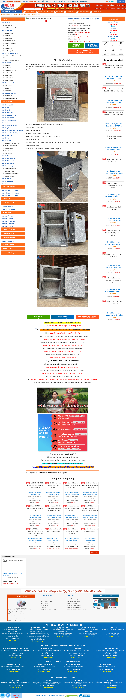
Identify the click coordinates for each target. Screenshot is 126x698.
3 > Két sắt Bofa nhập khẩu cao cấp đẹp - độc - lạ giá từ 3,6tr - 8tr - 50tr (62, 342)
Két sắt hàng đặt (7, 135)
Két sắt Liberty (7, 65)
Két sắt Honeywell (8, 51)
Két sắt (5, 19)
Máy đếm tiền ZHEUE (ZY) (9, 221)
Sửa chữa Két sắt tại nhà (9, 253)
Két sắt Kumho (7, 88)
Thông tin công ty (47, 595)
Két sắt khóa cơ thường (9, 156)
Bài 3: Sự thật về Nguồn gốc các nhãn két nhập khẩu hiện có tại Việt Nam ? (62, 370)
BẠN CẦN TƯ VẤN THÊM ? (84, 51)
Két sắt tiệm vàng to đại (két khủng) (12, 130)
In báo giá (92, 45)
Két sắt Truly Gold (8, 78)
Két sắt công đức (8, 150)
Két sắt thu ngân (7, 153)
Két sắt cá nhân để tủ (8, 117)
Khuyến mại (62, 1)
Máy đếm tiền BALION (8, 218)
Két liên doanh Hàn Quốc (9, 83)
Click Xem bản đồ (13, 640)
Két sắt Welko (7, 90)
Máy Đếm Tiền (7, 212)
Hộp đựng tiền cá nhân (9, 229)
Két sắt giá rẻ (70, 11)
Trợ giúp (71, 595)
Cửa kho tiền (6, 198)
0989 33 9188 (32, 1)
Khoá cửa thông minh (9, 186)
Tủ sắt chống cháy (7, 206)
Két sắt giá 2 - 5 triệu (8, 171)
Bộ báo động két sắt (8, 244)
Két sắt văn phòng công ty (9, 125)
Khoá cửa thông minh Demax (10, 190)
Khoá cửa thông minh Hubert (10, 195)
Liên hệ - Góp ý (44, 603)
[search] (41, 9)
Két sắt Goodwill (7, 73)
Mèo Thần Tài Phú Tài (8, 241)
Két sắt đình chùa (8, 148)
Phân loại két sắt (7, 101)
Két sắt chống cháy (83, 11)
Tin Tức (55, 1)
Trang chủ (41, 1)
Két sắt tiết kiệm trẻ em (9, 120)
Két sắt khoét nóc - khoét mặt (11, 143)
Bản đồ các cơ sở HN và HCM (48, 609)
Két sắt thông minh (7, 105)
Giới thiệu (48, 1)
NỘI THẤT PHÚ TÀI (21, 596)
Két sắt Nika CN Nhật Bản (10, 70)
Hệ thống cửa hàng (72, 1)
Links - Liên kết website (47, 601)
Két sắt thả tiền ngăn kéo (10, 145)
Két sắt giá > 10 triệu (8, 176)
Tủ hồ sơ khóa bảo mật (8, 209)
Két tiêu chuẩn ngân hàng (9, 93)
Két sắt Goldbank (7, 95)
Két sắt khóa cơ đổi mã (8, 158)
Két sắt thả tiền (6, 140)
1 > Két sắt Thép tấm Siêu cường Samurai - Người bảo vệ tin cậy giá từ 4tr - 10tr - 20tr (62, 336)
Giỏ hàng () (112, 1)
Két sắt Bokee (7, 67)
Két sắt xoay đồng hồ (8, 183)
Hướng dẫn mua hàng (72, 599)
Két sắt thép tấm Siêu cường (10, 53)
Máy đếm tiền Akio (7, 216)
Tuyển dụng (83, 1)
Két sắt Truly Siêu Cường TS (11, 60)
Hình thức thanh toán (46, 599)
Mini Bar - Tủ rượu (8, 248)
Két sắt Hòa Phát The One (45, 11)
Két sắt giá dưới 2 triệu (9, 168)
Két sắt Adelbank (7, 85)
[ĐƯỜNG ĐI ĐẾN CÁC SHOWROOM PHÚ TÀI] (37, 329)
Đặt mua (76, 45)
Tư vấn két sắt (44, 605)
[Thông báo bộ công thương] (84, 696)
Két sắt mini (59, 11)
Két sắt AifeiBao (7, 38)
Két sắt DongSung (8, 80)
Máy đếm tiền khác (7, 226)
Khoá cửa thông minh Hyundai (10, 193)
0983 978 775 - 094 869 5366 (13, 1)
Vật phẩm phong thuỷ (9, 237)
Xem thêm (95, 552)
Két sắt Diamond (7, 48)
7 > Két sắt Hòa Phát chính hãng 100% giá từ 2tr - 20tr (62, 354)
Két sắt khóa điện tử (8, 161)
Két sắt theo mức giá (8, 166)
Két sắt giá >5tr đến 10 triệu (11, 173)
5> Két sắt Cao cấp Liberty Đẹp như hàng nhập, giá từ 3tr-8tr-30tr (62, 348)
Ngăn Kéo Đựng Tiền (8, 233)
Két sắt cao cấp (6, 62)
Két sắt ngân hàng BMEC (10, 98)
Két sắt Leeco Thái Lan (9, 46)
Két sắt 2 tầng (6, 138)
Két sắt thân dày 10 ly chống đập (11, 133)
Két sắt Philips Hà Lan (9, 40)
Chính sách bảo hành (72, 603)
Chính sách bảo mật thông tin (74, 607)
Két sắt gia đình (97, 11)
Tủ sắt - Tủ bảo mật (8, 203)
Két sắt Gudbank (7, 75)
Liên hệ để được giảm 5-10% (79, 25)
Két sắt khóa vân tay (8, 163)
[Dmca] (71, 696)
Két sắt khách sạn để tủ (9, 115)
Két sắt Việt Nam (7, 23)
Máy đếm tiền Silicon (8, 223)
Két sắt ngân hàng (7, 128)
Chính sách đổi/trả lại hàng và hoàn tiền (76, 609)
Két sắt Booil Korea (8, 33)
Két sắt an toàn (6, 178)
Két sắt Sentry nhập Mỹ (9, 43)
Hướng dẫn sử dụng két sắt (74, 605)
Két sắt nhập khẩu (7, 30)
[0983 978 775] (8, 695)
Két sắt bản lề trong (7, 181)
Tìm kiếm (121, 1)
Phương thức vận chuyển (73, 601)
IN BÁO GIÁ (63, 317)
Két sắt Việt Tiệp (30, 11)
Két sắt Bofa (6, 35)
